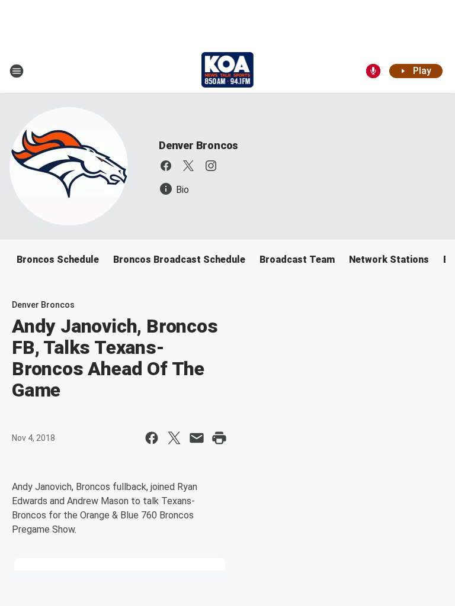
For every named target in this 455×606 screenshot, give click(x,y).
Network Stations (389, 259)
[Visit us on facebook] (166, 166)
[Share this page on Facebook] (151, 438)
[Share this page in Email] (196, 438)
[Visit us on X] (188, 166)
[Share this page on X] (174, 438)
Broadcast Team (297, 259)
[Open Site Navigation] (16, 71)
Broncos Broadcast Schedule (179, 259)
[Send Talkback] (373, 71)
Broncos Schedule (58, 259)
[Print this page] (219, 438)
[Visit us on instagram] (211, 166)
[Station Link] (227, 71)
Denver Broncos (198, 145)
